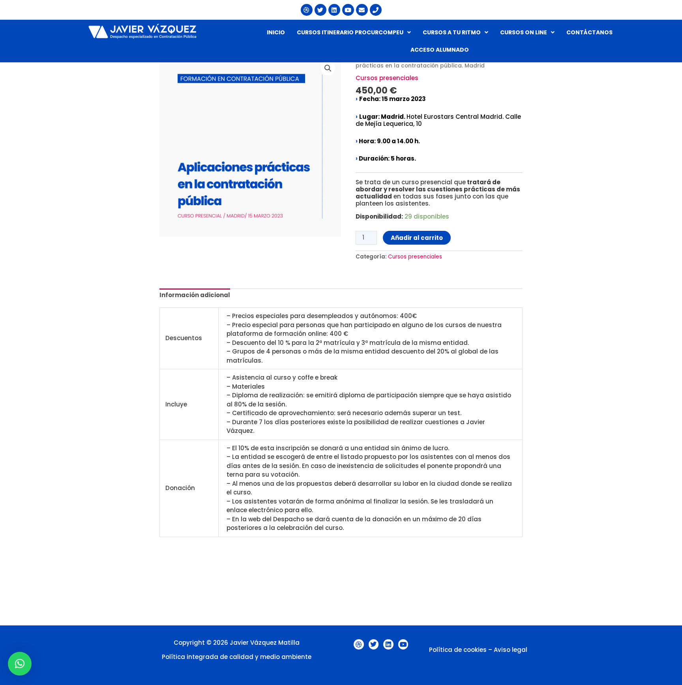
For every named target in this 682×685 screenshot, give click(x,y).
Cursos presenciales (387, 78)
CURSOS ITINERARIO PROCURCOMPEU (350, 32)
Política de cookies (458, 650)
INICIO (276, 32)
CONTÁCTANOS (589, 32)
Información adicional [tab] (194, 295)
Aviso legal (510, 650)
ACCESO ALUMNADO (439, 50)
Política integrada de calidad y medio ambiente (236, 657)
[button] (354, 32)
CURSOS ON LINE (523, 32)
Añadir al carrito (417, 238)
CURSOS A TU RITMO (452, 32)
